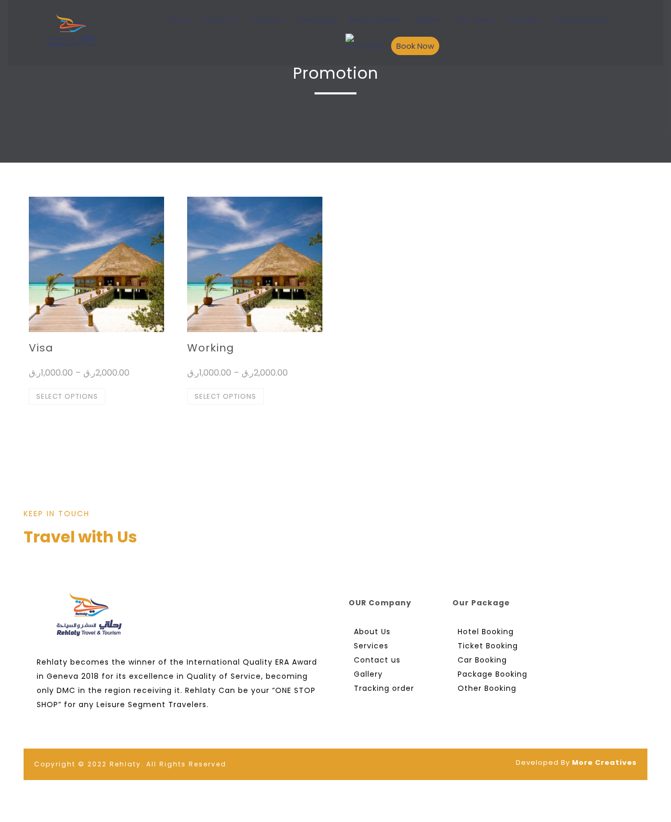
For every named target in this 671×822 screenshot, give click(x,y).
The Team (474, 19)
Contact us (377, 660)
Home (178, 19)
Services (268, 19)
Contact (523, 19)
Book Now (415, 45)
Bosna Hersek (375, 19)
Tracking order (384, 688)
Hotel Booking (486, 631)
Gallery (427, 19)
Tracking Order (582, 19)
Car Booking (482, 660)
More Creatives (604, 762)
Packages (316, 19)
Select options (67, 396)
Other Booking (487, 688)
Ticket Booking (488, 645)
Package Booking (492, 674)
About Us (221, 19)
